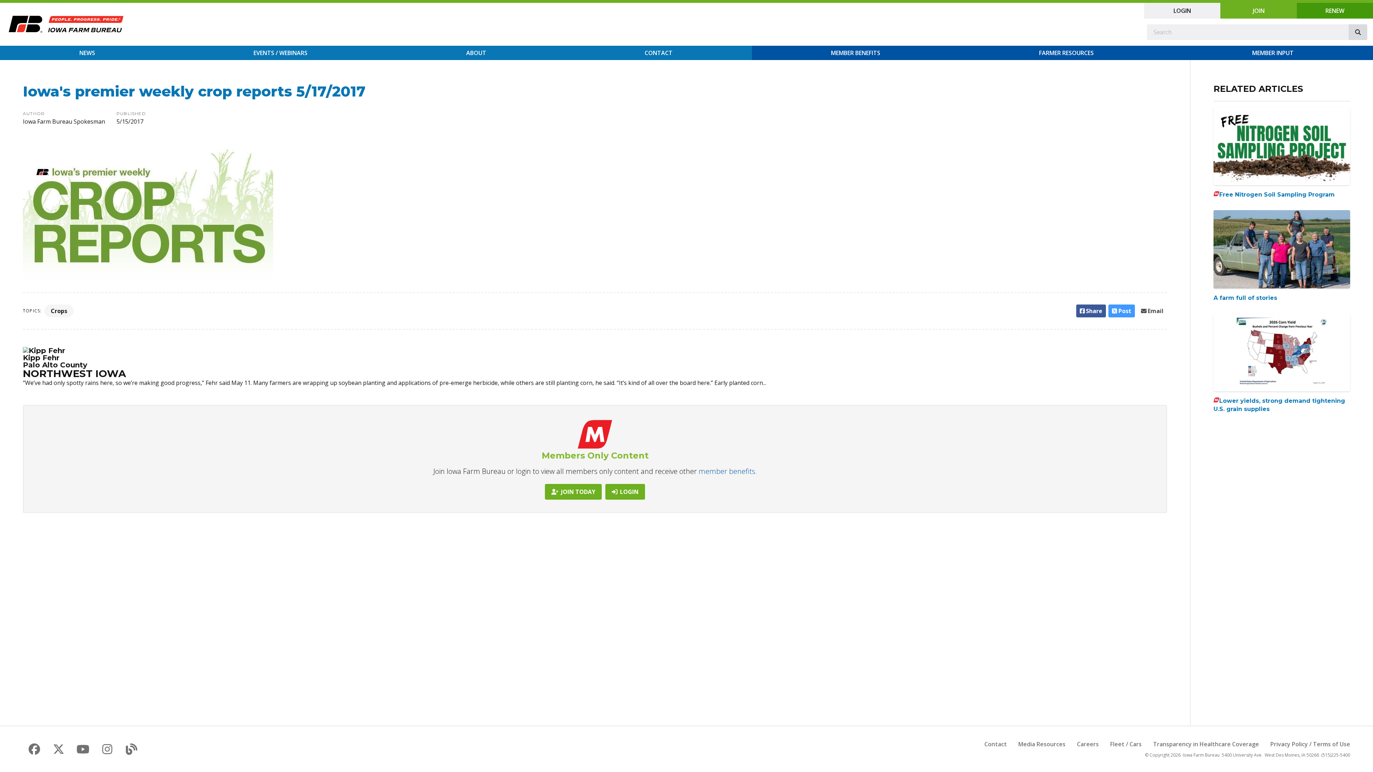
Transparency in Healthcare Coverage (1206, 744)
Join (1259, 11)
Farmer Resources (1066, 53)
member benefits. (728, 471)
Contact (659, 53)
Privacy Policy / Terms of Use (1310, 744)
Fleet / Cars (1126, 744)
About (476, 53)
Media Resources (1042, 744)
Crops (59, 311)
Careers (1088, 744)
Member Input (1273, 53)
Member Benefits (855, 53)
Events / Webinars (280, 53)
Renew (1334, 11)
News (87, 53)
